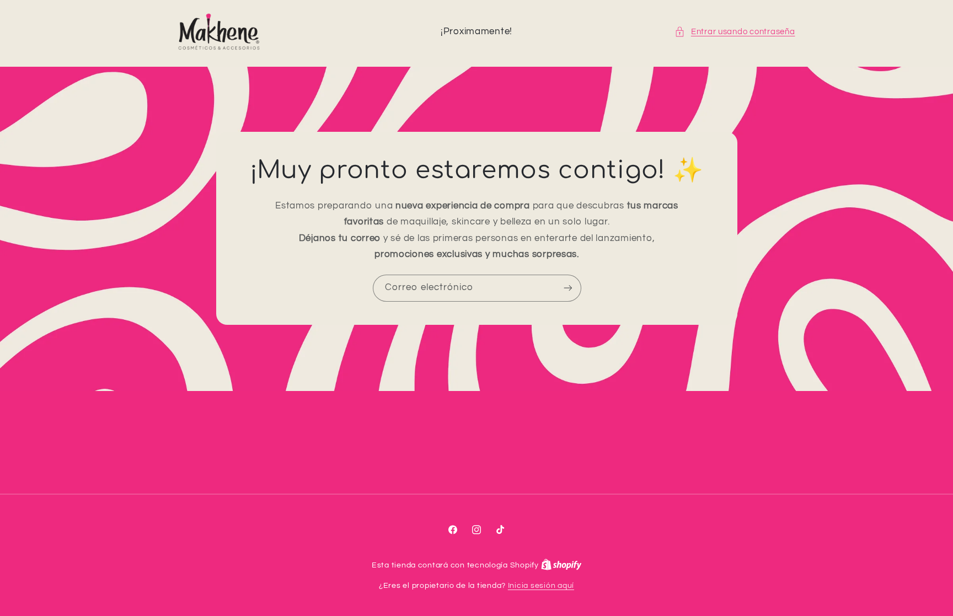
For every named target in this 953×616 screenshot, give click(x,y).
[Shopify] (561, 565)
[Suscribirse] (567, 288)
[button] (734, 32)
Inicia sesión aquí (541, 586)
